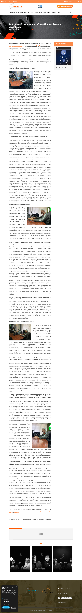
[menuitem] (66, 1)
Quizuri (32, 12)
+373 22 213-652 (63, 591)
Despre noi (4, 1)
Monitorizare (26, 12)
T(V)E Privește (53, 12)
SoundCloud (16, 512)
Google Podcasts (42, 511)
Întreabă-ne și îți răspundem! (66, 6)
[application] (63, 48)
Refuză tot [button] (13, 607)
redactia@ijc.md (14, 1)
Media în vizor (12, 12)
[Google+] (63, 68)
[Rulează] (57, 47)
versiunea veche (62, 602)
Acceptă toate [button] (6, 607)
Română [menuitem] (66, 1)
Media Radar (60, 12)
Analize (21, 12)
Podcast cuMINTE (46, 12)
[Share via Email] (65, 68)
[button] (11, 559)
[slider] (69, 48)
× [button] (16, 586)
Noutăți (17, 12)
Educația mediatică (38, 12)
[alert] (9, 598)
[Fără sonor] (66, 47)
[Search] (70, 12)
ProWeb (51, 610)
